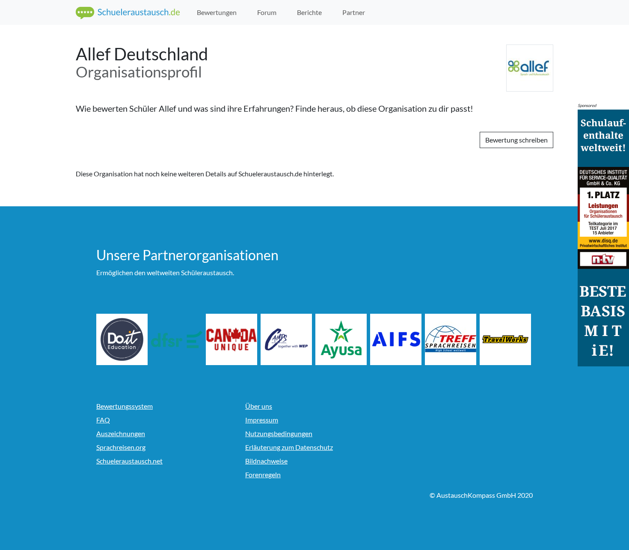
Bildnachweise (266, 461)
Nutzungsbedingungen (278, 433)
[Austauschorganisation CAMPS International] (287, 339)
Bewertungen (217, 12)
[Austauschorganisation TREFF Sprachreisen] (451, 339)
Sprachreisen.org (120, 447)
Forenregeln (263, 474)
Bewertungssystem (124, 406)
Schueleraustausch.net (129, 461)
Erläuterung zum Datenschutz (289, 447)
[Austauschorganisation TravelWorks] (506, 339)
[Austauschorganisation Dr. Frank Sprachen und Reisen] (177, 339)
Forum (266, 12)
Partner (353, 12)
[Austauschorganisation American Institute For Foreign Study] (396, 339)
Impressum (261, 420)
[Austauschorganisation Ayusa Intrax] (342, 339)
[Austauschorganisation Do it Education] (122, 339)
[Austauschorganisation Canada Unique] (232, 339)
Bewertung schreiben (516, 140)
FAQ (103, 420)
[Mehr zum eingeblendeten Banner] (603, 237)
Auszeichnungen (120, 433)
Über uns (258, 406)
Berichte (309, 12)
